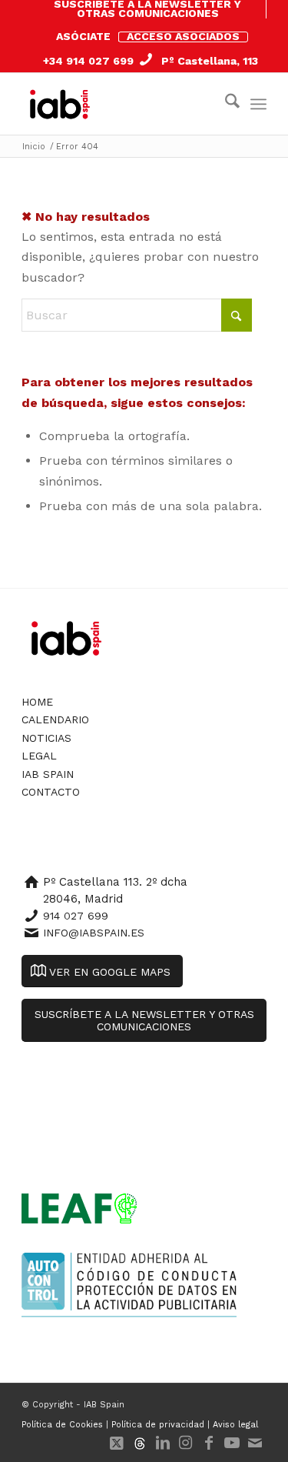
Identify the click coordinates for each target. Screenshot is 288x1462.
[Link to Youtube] (231, 1442)
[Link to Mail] (254, 1442)
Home (37, 702)
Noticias (46, 738)
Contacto (51, 792)
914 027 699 (75, 916)
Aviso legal (235, 1425)
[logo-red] (63, 104)
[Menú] (258, 103)
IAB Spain (48, 774)
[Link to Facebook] (208, 1442)
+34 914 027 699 (88, 61)
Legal (39, 755)
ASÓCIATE (83, 36)
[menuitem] (147, 9)
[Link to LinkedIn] (162, 1442)
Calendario (55, 719)
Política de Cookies (62, 1425)
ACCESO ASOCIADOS (183, 36)
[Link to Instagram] (185, 1442)
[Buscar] (225, 104)
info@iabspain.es (93, 932)
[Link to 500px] (139, 1442)
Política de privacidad (157, 1425)
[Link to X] (116, 1442)
